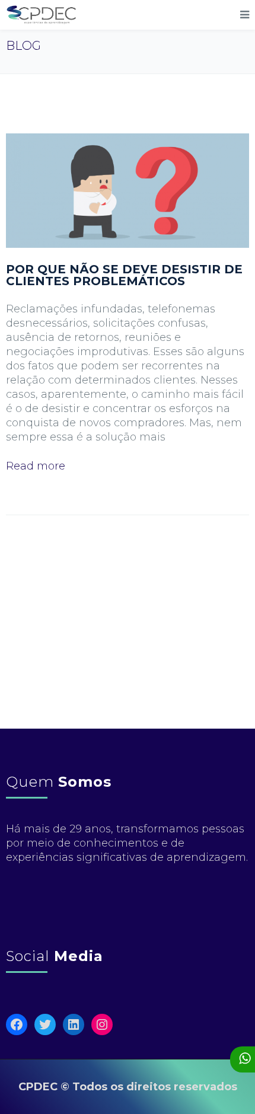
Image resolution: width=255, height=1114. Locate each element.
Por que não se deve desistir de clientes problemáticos (124, 275)
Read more (35, 466)
